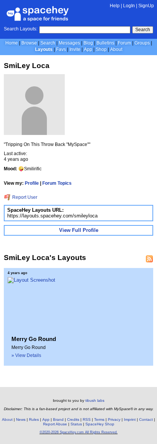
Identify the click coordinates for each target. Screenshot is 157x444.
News (21, 419)
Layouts (44, 49)
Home (11, 43)
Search (142, 29)
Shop (101, 49)
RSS (87, 419)
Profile (32, 183)
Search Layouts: (20, 29)
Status (76, 424)
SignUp (146, 5)
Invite (74, 49)
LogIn (129, 5)
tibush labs (94, 400)
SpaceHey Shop (99, 424)
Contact (146, 419)
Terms (99, 419)
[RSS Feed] (149, 258)
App (88, 49)
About (116, 49)
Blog (88, 43)
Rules (34, 419)
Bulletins (105, 43)
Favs (61, 49)
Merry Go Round (33, 339)
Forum (124, 43)
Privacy (114, 419)
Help (115, 5)
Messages (69, 43)
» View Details (26, 355)
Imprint (130, 419)
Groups (142, 43)
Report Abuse (55, 424)
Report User (24, 197)
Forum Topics (57, 183)
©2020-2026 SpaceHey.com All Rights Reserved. (79, 432)
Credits (73, 419)
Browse (29, 43)
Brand (58, 419)
